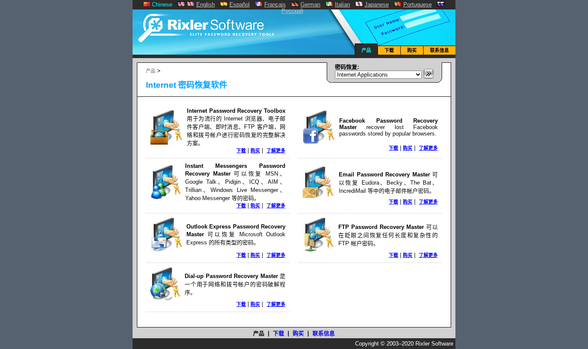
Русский (292, 11)
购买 (412, 50)
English (205, 4)
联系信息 (439, 50)
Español (239, 4)
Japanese (377, 4)
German (310, 4)
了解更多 (275, 150)
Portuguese (417, 4)
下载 (389, 50)
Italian (342, 4)
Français (275, 4)
